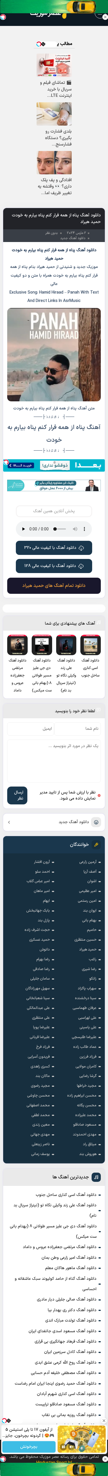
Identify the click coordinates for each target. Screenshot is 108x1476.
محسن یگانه (86, 1105)
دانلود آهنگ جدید (74, 822)
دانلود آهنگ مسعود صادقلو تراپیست (65, 1404)
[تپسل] (6, 462)
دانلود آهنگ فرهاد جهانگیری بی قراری (65, 1342)
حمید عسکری (39, 940)
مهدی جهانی (40, 1134)
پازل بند (44, 920)
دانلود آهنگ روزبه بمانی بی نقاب (69, 1415)
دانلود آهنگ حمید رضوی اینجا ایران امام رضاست (55, 1384)
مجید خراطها (86, 1086)
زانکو (92, 979)
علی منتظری (41, 1018)
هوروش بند (87, 1154)
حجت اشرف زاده (37, 930)
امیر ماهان (42, 891)
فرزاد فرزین (87, 1057)
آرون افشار (42, 862)
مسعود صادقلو (84, 1125)
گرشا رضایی (87, 1076)
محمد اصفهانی (38, 1105)
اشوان (91, 881)
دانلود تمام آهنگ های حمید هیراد (54, 585)
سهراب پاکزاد (87, 988)
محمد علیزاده (85, 1115)
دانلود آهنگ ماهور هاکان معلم (70, 1268)
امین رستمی (87, 901)
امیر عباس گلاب (38, 881)
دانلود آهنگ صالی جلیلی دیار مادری (66, 1300)
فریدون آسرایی (39, 1057)
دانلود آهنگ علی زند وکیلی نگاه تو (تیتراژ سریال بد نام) (55, 1210)
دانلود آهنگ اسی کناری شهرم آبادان (66, 1394)
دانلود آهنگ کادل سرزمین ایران (70, 1352)
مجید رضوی (40, 1086)
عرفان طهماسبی (84, 1008)
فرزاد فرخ (43, 1047)
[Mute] (71, 1446)
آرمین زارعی (87, 862)
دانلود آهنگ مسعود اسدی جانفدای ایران (62, 1331)
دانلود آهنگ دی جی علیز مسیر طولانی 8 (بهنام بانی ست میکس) (53, 1231)
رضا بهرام (43, 959)
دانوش (44, 949)
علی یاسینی (87, 1027)
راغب (92, 959)
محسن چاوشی (38, 1096)
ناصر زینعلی (41, 1144)
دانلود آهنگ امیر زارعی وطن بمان (68, 1258)
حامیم (91, 930)
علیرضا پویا (41, 1027)
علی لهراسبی (87, 1018)
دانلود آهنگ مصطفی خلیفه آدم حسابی (63, 1373)
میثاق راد (89, 1144)
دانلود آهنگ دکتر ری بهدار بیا (72, 1310)
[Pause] (63, 1446)
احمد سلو (42, 872)
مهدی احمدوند (84, 1134)
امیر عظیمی (87, 891)
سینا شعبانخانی (38, 998)
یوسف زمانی (40, 1154)
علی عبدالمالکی (38, 1008)
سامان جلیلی (40, 979)
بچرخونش (28, 1447)
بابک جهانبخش (38, 911)
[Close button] (105, 17)
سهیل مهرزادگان (37, 988)
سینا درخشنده (85, 998)
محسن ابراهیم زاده (81, 1096)
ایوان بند (89, 911)
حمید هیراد (87, 949)
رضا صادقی (41, 969)
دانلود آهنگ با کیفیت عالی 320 (50, 548)
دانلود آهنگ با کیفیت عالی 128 (50, 566)
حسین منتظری (85, 940)
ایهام (46, 901)
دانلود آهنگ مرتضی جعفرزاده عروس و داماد (59, 1247)
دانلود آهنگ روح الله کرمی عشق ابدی (65, 1363)
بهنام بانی (89, 920)
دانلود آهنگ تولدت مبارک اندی (70, 1321)
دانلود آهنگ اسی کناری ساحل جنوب (66, 1195)
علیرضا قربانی (40, 1037)
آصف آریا (90, 872)
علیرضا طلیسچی (84, 1037)
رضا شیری (89, 969)
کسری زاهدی (40, 1066)
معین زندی (41, 1125)
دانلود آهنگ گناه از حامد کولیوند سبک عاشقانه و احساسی (55, 1284)
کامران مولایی (85, 1066)
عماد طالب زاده (84, 1047)
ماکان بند (42, 1076)
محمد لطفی (40, 1115)
